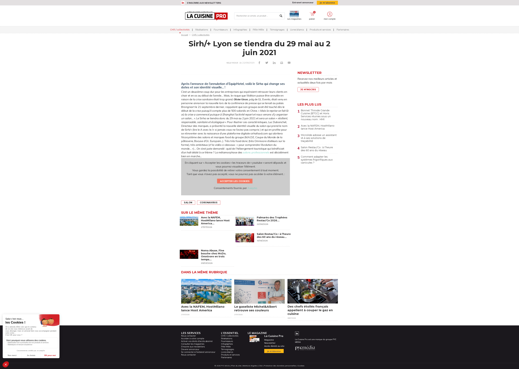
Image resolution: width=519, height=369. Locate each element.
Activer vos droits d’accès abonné (197, 341)
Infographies (240, 29)
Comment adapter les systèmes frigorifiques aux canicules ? (317, 159)
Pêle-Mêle (258, 29)
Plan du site (236, 366)
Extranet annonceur (303, 2)
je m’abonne (327, 2)
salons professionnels (256, 152)
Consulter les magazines (192, 344)
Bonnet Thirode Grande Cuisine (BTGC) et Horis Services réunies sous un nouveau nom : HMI (316, 115)
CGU (260, 366)
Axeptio (252, 188)
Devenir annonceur (190, 349)
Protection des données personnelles (280, 366)
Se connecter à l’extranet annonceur (198, 352)
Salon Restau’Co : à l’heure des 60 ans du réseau (317, 149)
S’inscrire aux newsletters (204, 2)
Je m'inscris (308, 89)
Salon (188, 202)
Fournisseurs (221, 29)
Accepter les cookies (234, 181)
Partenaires (343, 29)
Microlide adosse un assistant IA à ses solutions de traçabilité (319, 138)
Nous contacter (188, 336)
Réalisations (201, 29)
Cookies (301, 366)
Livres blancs (297, 29)
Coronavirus (209, 202)
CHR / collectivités (179, 29)
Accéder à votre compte (192, 338)
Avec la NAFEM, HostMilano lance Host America (317, 127)
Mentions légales (250, 366)
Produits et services (320, 29)
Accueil (184, 34)
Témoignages (277, 29)
